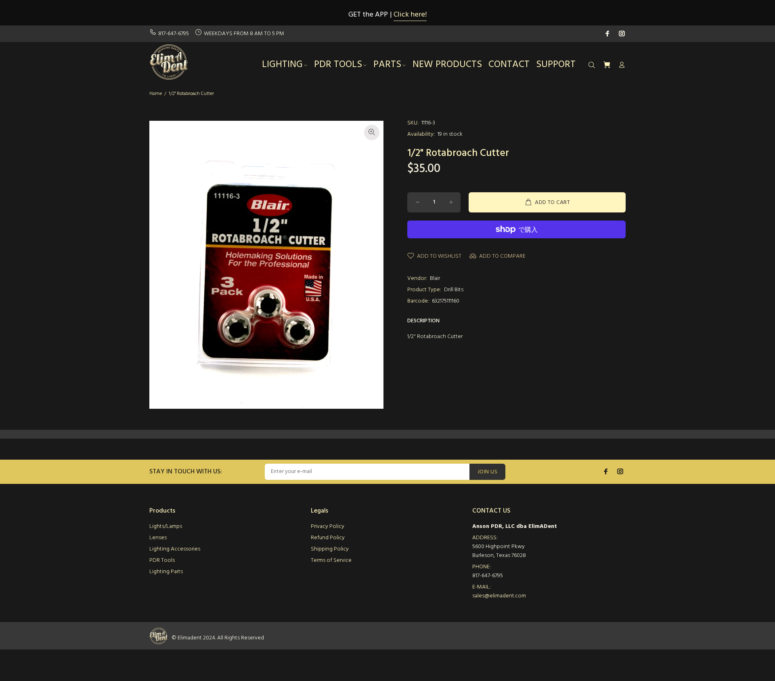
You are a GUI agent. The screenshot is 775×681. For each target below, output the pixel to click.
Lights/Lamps (165, 526)
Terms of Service (331, 560)
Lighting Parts (166, 571)
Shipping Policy (330, 549)
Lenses (158, 537)
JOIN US (487, 472)
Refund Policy (328, 537)
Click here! (410, 15)
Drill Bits (453, 289)
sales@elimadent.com (499, 596)
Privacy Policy (327, 526)
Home (155, 94)
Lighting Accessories (174, 549)
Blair (435, 278)
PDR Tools (162, 560)
